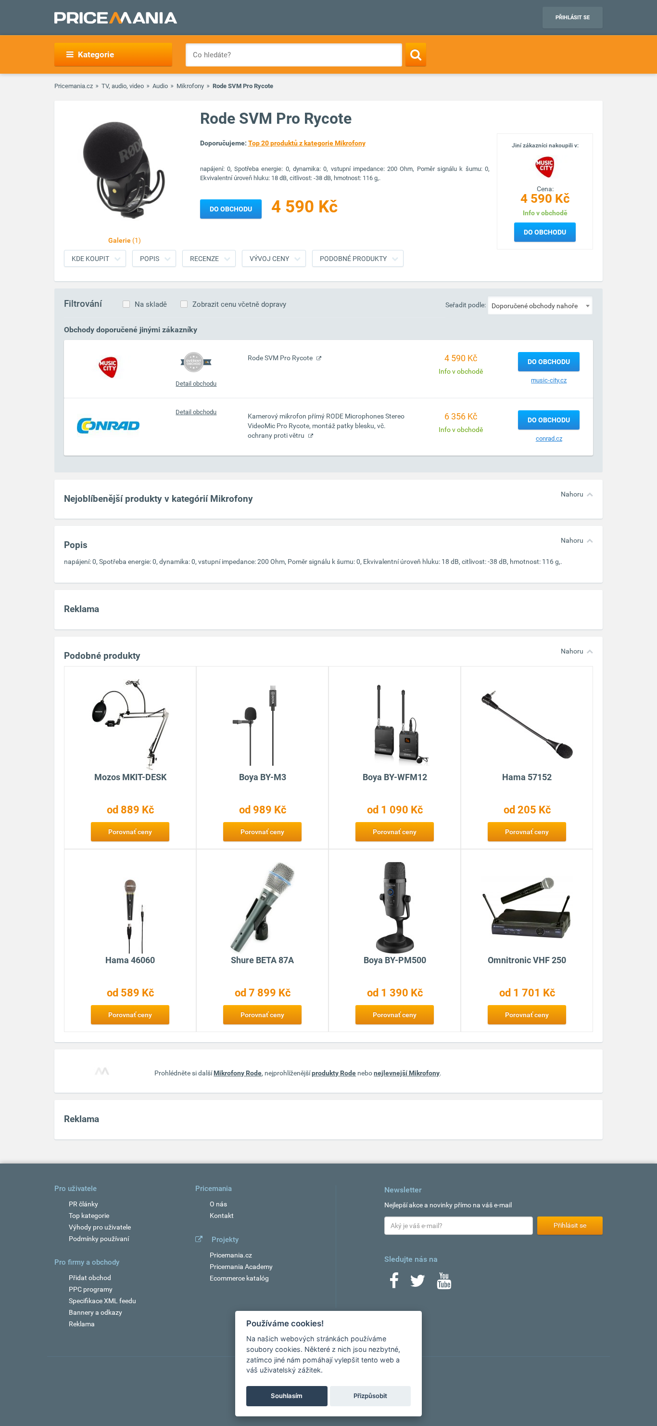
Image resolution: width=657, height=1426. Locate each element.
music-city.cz (549, 380)
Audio (160, 86)
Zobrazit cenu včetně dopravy (239, 304)
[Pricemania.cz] (115, 17)
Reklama (82, 1324)
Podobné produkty (353, 258)
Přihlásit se (573, 17)
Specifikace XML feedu (102, 1301)
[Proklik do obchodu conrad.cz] (108, 425)
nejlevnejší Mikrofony (407, 1073)
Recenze (204, 258)
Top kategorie (89, 1215)
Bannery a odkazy (95, 1312)
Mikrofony (190, 86)
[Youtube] (444, 1283)
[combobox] (540, 305)
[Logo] (545, 166)
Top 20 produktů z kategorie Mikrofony (307, 143)
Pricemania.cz (73, 86)
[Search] (415, 54)
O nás (218, 1204)
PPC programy (91, 1289)
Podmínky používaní (99, 1239)
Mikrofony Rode (238, 1073)
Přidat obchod (90, 1278)
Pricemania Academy (241, 1266)
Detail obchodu (196, 383)
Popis (149, 258)
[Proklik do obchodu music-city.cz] (108, 367)
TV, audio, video (122, 86)
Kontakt (222, 1215)
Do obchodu (545, 232)
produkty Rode (334, 1073)
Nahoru (572, 494)
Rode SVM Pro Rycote (281, 358)
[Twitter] (417, 1283)
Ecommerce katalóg (239, 1278)
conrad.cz (549, 438)
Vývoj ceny (269, 258)
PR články (83, 1204)
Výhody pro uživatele (100, 1227)
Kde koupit (90, 258)
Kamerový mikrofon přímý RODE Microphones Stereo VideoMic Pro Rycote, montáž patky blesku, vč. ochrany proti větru (326, 425)
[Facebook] (394, 1283)
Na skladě (151, 304)
